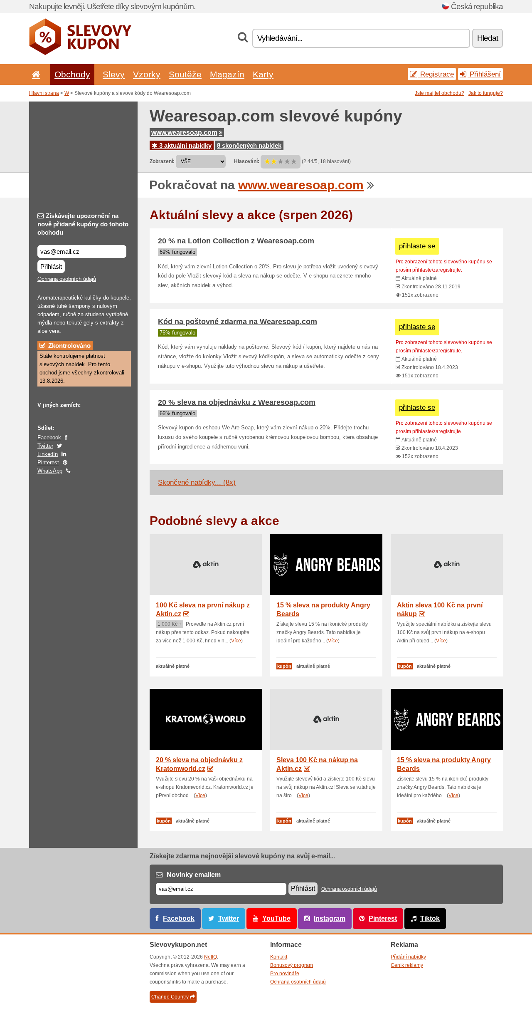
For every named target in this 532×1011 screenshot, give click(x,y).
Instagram (329, 918)
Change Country (170, 997)
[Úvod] (34, 74)
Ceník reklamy (407, 965)
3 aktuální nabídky (185, 145)
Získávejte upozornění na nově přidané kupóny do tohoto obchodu (82, 224)
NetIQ (210, 957)
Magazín (227, 74)
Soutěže (185, 74)
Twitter (45, 446)
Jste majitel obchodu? (439, 93)
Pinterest (48, 462)
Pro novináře (284, 973)
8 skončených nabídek (249, 145)
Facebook (49, 437)
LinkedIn (47, 454)
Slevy (114, 74)
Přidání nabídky (408, 957)
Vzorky (146, 74)
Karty (263, 74)
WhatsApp (49, 471)
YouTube (276, 918)
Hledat (487, 38)
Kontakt (278, 957)
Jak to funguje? (485, 93)
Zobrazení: (162, 161)
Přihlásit (51, 266)
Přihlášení (484, 74)
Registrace (436, 74)
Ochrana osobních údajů (66, 279)
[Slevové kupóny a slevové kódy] (80, 53)
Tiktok (430, 918)
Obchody (72, 74)
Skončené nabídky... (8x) (197, 482)
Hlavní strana (44, 93)
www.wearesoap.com (184, 132)
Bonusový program (291, 965)
